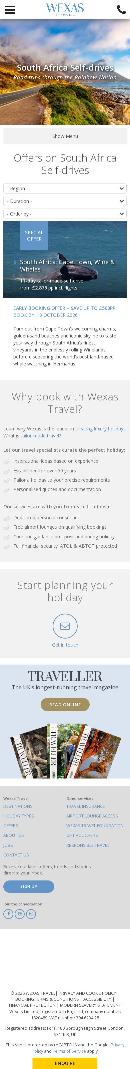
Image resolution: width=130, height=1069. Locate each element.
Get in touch (65, 645)
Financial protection (33, 1005)
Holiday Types (18, 816)
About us (13, 835)
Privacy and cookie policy (88, 993)
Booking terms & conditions (47, 999)
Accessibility (97, 999)
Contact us (16, 855)
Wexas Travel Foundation (95, 825)
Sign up (28, 886)
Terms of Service (69, 1051)
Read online (65, 705)
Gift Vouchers (82, 835)
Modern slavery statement (90, 1005)
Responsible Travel (87, 845)
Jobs (8, 845)
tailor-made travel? (41, 435)
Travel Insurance (85, 806)
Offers (10, 825)
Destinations (18, 806)
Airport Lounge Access (92, 816)
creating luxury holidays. (101, 428)
